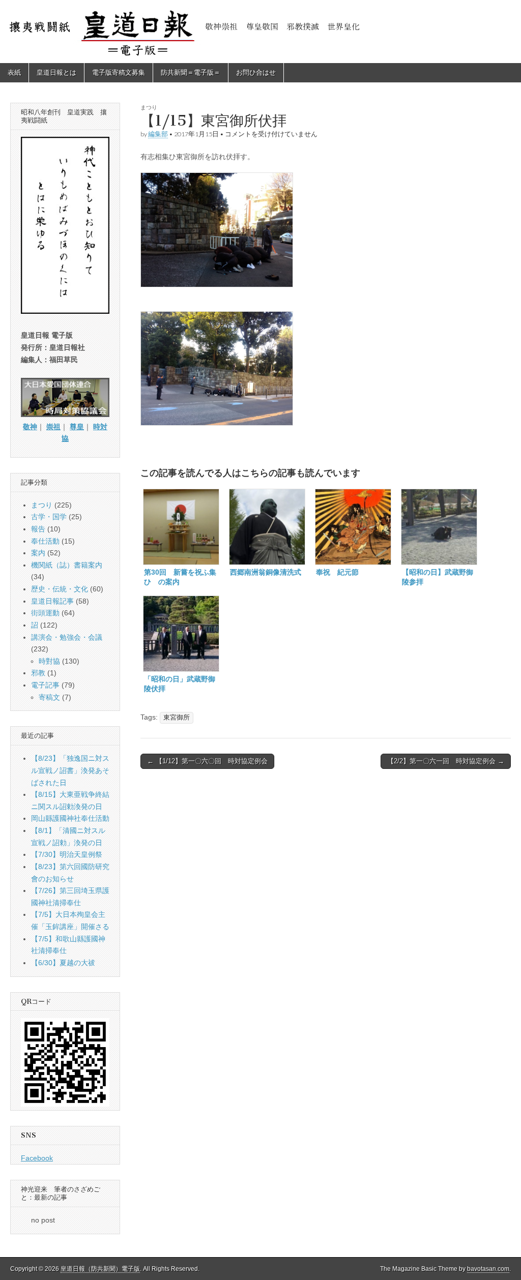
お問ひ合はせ (256, 72)
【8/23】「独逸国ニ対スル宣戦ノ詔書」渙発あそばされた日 (70, 770)
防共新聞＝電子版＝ (190, 72)
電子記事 (45, 685)
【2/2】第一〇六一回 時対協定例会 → (445, 761)
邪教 (38, 673)
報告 (38, 529)
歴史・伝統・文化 (59, 589)
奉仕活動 (45, 541)
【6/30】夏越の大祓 (63, 963)
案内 (38, 553)
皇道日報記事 (52, 601)
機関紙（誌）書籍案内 (66, 565)
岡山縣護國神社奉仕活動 (70, 818)
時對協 (49, 661)
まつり (148, 107)
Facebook (37, 1158)
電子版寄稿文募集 (118, 72)
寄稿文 (49, 697)
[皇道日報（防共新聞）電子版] (260, 31)
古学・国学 (49, 517)
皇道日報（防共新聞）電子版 (100, 1268)
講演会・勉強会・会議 (66, 637)
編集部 (158, 134)
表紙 (14, 72)
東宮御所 (176, 717)
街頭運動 (45, 613)
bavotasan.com (488, 1268)
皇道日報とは (56, 72)
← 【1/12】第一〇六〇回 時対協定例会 (207, 761)
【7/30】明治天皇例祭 (66, 854)
